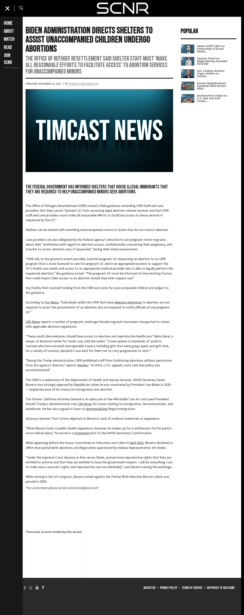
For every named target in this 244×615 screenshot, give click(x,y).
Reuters (82, 365)
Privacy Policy (168, 588)
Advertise (150, 588)
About (9, 31)
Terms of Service (192, 588)
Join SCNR (8, 59)
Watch (9, 39)
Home (8, 23)
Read (8, 47)
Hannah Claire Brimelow (84, 83)
